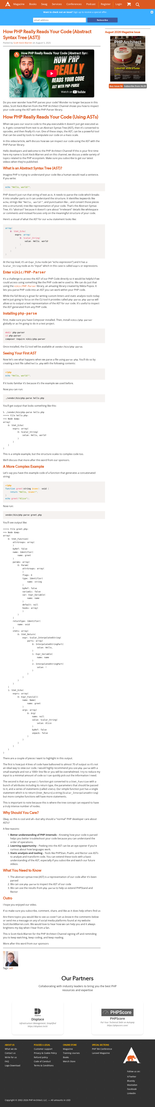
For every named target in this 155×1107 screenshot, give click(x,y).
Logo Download (12, 1065)
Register (106, 4)
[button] (152, 12)
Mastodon (132, 1084)
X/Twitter (131, 1076)
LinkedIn (131, 1093)
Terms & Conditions (44, 1065)
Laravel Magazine (101, 1053)
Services (57, 4)
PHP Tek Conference (102, 1048)
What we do (11, 1048)
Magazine (19, 4)
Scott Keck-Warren (22, 42)
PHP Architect (131, 1057)
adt (11, 968)
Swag (44, 4)
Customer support (43, 1048)
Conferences (74, 4)
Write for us (11, 1057)
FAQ (7, 1061)
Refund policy (41, 1057)
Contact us (10, 1053)
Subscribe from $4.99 (135, 86)
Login (118, 4)
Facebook (132, 1089)
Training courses (71, 1053)
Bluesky (131, 1080)
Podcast (91, 4)
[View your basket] (129, 4)
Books (32, 4)
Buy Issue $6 (116, 86)
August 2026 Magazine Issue (122, 32)
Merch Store (69, 1061)
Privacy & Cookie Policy (45, 1053)
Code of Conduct (42, 1061)
